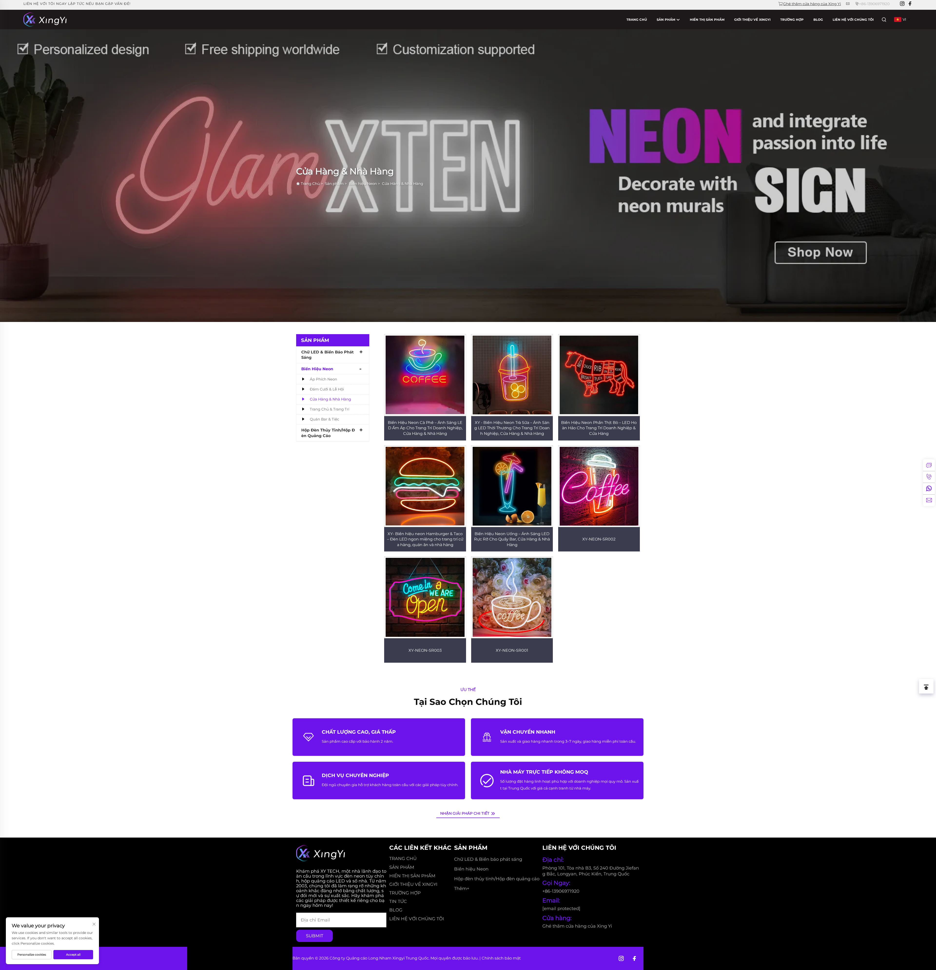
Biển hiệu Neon (363, 183)
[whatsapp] (929, 488)
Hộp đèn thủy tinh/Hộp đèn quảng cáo (328, 433)
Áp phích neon (323, 379)
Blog (818, 19)
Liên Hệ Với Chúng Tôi (853, 19)
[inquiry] (929, 465)
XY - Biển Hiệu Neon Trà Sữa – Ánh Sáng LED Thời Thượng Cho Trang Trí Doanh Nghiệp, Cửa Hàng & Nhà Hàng (512, 428)
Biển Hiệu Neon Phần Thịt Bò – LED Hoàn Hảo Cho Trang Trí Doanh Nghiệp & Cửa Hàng (599, 428)
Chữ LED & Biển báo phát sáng (327, 355)
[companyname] (45, 19)
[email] (929, 500)
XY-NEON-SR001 (512, 650)
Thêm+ (461, 888)
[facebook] (910, 4)
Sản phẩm (666, 19)
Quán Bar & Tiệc (324, 419)
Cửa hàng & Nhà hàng (330, 399)
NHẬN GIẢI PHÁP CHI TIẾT (465, 813)
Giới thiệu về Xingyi (752, 19)
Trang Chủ (636, 19)
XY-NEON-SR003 (425, 650)
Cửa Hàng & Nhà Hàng (402, 183)
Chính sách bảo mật (501, 958)
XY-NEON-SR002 (598, 539)
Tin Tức (398, 901)
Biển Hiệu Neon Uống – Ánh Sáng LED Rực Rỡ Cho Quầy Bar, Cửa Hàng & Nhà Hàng (512, 539)
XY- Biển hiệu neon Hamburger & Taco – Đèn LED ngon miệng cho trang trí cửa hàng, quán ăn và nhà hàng (425, 539)
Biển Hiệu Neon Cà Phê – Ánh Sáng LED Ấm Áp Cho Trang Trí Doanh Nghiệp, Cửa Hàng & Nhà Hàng (425, 428)
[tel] (929, 477)
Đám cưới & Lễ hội (327, 389)
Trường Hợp (792, 19)
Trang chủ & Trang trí (329, 409)
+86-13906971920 (874, 3)
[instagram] (902, 4)
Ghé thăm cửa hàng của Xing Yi (812, 3)
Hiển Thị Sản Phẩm (707, 19)
